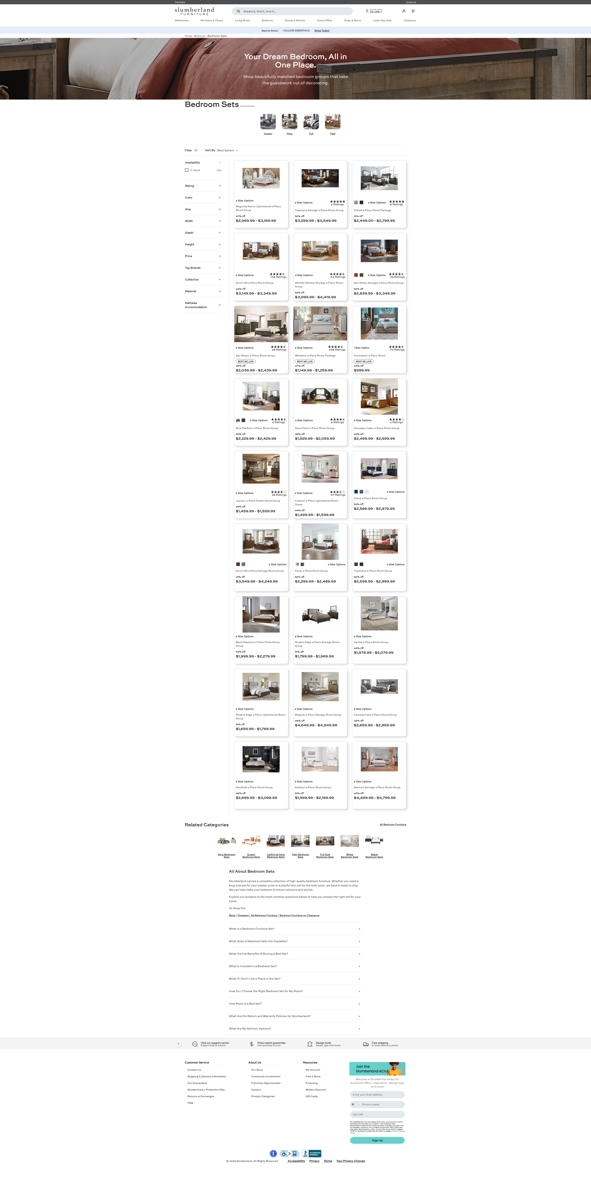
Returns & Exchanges (200, 1096)
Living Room (242, 20)
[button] (413, 11)
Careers (256, 1089)
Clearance (410, 20)
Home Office (324, 20)
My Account (313, 1069)
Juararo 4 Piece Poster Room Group (258, 500)
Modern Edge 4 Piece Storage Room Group (317, 644)
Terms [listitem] (328, 1161)
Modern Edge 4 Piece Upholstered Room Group (260, 716)
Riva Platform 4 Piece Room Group (257, 428)
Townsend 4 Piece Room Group (373, 570)
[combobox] (292, 11)
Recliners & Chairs (212, 20)
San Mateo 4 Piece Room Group (255, 355)
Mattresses (182, 20)
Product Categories (263, 1096)
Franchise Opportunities (266, 1083)
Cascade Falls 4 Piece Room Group (375, 714)
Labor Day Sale (382, 20)
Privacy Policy (397, 1131)
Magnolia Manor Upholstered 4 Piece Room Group (258, 208)
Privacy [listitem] (314, 1161)
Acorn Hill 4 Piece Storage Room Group (260, 570)
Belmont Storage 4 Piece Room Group (377, 787)
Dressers (243, 915)
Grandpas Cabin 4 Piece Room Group (376, 428)
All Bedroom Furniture (393, 824)
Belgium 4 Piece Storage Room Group (318, 714)
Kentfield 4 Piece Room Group (254, 787)
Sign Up (377, 1140)
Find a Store (313, 1076)
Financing (312, 1083)
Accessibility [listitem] (296, 1161)
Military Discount (316, 1089)
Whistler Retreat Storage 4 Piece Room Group (319, 284)
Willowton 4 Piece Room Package (315, 355)
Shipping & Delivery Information (206, 1076)
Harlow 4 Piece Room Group (371, 642)
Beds (232, 915)
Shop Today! (322, 30)
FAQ (190, 1103)
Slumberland (244, 1161)
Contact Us (194, 1069)
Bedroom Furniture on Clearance (299, 915)
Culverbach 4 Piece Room (369, 355)
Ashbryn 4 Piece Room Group (313, 787)
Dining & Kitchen (295, 20)
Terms (352, 1133)
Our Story (257, 1069)
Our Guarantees (197, 1083)
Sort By (210, 150)
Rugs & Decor (352, 20)
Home (188, 36)
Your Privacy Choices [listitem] (350, 1161)
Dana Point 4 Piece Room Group (314, 428)
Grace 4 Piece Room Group (370, 498)
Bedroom (267, 20)
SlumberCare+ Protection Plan (206, 1089)
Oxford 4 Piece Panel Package (372, 210)
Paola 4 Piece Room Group (311, 570)
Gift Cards (312, 1096)
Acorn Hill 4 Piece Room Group (254, 282)
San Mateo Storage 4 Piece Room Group (379, 282)
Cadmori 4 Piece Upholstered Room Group (316, 502)
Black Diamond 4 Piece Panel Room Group (258, 644)
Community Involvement (265, 1076)
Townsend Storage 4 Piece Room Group (319, 210)
